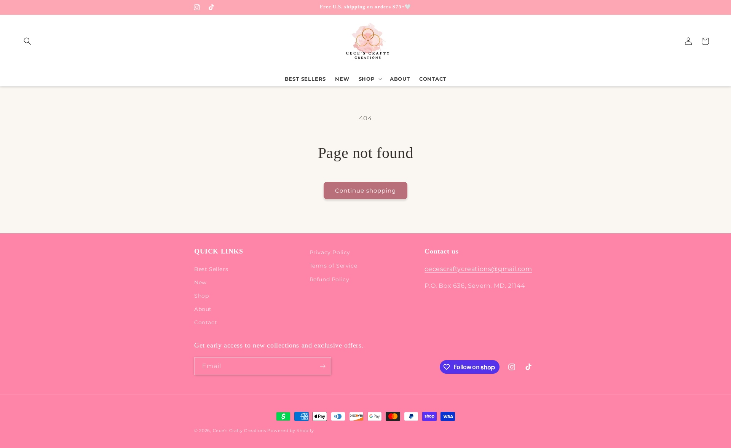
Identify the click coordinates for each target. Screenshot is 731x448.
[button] (27, 41)
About (203, 309)
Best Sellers (211, 269)
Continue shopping (365, 190)
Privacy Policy (330, 252)
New (200, 282)
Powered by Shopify (290, 430)
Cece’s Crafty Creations (240, 430)
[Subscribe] (322, 366)
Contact (205, 322)
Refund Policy (330, 279)
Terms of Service (334, 265)
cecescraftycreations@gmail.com (478, 269)
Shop (201, 295)
